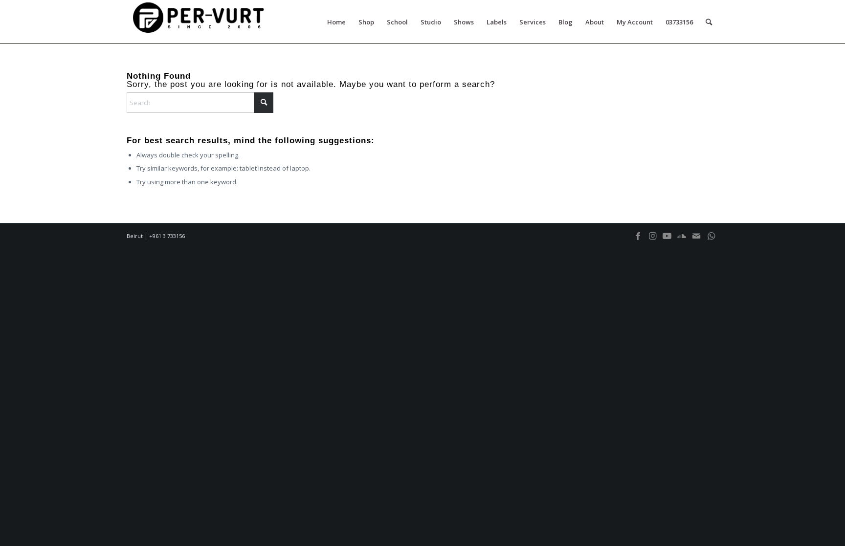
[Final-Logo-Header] (200, 22)
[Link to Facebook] (637, 240)
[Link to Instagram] (652, 240)
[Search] (708, 22)
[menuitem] (336, 22)
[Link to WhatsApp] (711, 240)
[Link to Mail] (696, 240)
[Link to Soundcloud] (681, 240)
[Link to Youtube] (667, 240)
